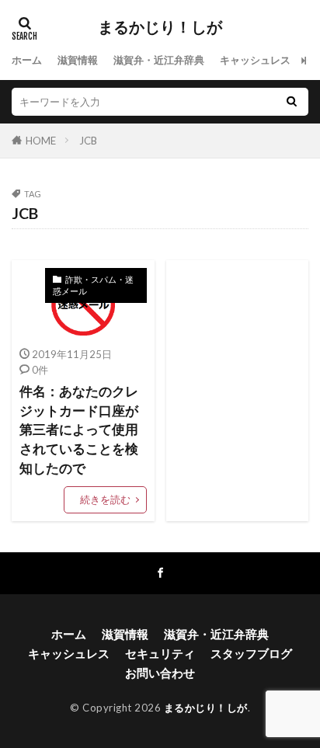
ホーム (27, 60)
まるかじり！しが (160, 27)
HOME (41, 140)
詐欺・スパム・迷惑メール (93, 285)
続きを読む (105, 499)
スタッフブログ (251, 653)
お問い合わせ (160, 673)
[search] (291, 102)
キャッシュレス (255, 60)
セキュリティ (160, 653)
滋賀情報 (77, 60)
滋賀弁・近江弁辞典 (158, 60)
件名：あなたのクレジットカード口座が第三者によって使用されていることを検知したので (78, 430)
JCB (88, 140)
